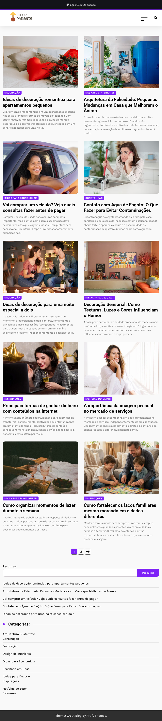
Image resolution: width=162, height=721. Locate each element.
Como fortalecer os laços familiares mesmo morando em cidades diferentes (120, 510)
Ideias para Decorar (99, 297)
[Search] (155, 18)
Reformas (9, 693)
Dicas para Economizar (20, 197)
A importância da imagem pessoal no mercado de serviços (118, 408)
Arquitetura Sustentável (19, 634)
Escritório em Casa (16, 669)
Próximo (88, 552)
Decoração (12, 92)
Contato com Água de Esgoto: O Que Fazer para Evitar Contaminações (121, 207)
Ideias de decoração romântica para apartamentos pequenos (39, 102)
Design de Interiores (100, 92)
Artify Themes (96, 715)
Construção (94, 197)
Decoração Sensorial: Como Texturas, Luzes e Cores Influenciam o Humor (121, 310)
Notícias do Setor (98, 398)
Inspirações (12, 398)
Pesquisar (10, 566)
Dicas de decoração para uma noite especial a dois (38, 614)
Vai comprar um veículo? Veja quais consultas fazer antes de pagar (39, 207)
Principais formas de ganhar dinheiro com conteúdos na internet (40, 408)
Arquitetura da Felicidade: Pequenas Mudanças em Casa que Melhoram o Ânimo (121, 105)
